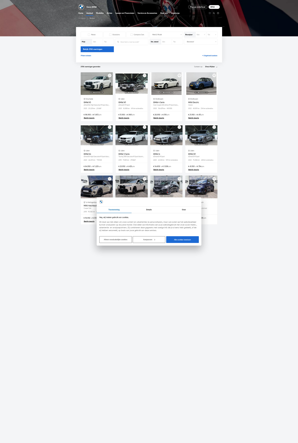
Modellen (100, 13)
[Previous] (91, 92)
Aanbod (89, 13)
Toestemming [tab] (114, 209)
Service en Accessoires (147, 13)
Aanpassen (147, 239)
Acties (109, 13)
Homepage (82, 18)
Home (80, 13)
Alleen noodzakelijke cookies (115, 239)
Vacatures (175, 13)
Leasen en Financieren (124, 13)
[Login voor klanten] (218, 13)
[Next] (102, 92)
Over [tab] (184, 209)
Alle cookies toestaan (182, 239)
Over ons (164, 13)
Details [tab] (149, 209)
